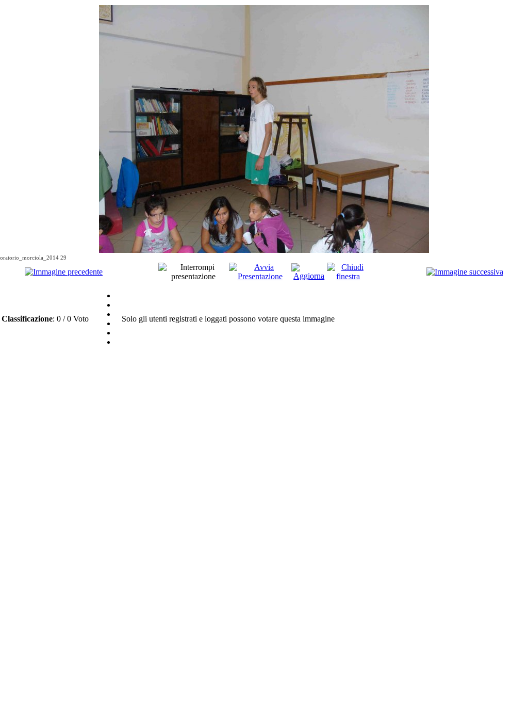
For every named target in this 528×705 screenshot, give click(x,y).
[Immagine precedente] (64, 271)
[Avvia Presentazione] (260, 276)
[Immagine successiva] (464, 271)
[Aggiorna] (309, 275)
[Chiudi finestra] (348, 276)
